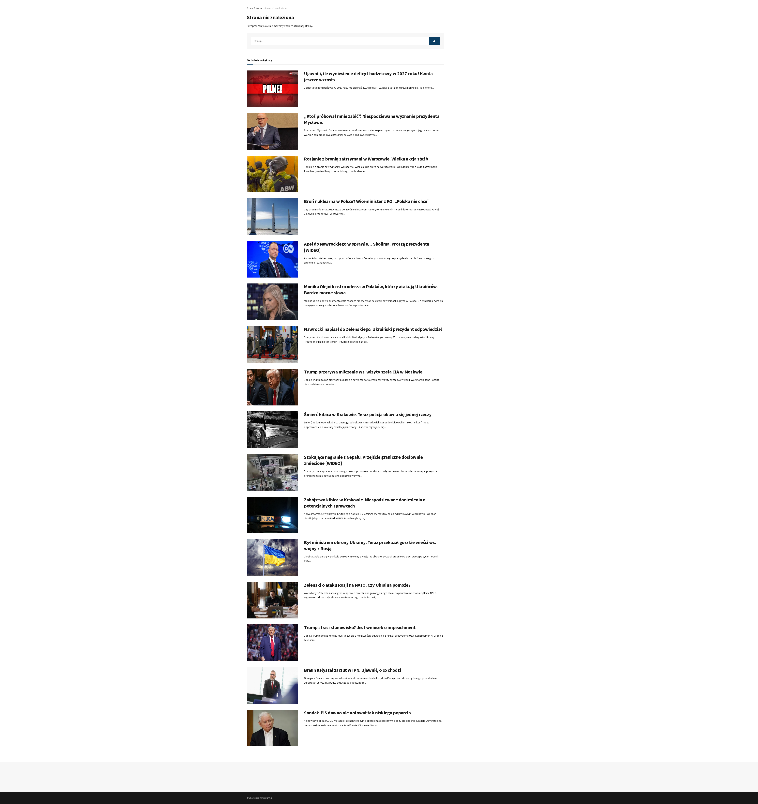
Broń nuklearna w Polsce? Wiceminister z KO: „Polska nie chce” (367, 201)
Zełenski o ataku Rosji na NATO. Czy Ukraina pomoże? (357, 585)
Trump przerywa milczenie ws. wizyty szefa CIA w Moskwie (363, 372)
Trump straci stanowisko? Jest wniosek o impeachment (360, 627)
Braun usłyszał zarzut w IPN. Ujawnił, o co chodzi (352, 670)
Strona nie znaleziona (276, 8)
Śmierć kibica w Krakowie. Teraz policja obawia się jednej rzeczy (368, 414)
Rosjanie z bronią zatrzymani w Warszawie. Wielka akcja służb (366, 159)
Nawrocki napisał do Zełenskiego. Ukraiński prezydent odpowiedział (373, 329)
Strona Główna (254, 8)
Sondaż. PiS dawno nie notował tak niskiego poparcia (357, 713)
